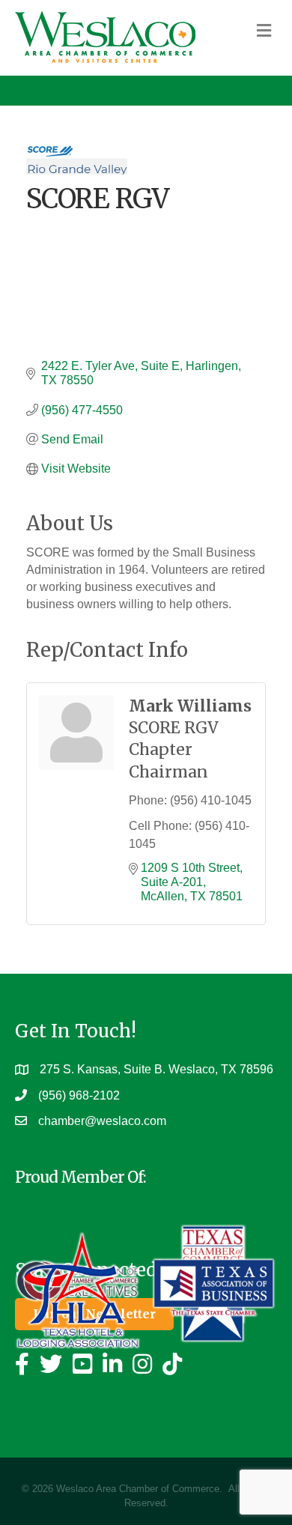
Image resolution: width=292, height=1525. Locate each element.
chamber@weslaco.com (102, 1121)
